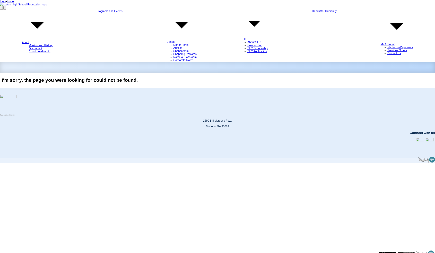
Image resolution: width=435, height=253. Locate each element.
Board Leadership (39, 51)
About (25, 42)
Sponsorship (181, 51)
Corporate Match (183, 60)
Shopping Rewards (185, 54)
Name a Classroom (185, 57)
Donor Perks (180, 44)
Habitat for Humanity (324, 11)
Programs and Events (110, 11)
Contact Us (394, 53)
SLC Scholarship (257, 48)
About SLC (254, 42)
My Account (388, 44)
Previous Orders (397, 50)
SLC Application (257, 51)
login (3, 1)
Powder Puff (254, 45)
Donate (171, 41)
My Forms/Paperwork (400, 47)
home (10, 1)
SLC (243, 39)
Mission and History (41, 45)
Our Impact (35, 48)
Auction (177, 47)
